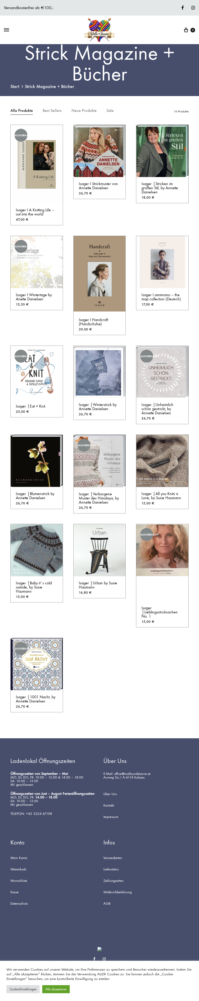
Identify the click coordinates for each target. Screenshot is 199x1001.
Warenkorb (18, 869)
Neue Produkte (84, 111)
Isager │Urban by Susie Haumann (98, 585)
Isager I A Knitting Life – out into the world (35, 212)
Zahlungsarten (113, 881)
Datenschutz (19, 903)
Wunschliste (18, 881)
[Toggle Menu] (6, 30)
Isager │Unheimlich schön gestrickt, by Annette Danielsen (157, 408)
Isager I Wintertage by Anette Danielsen (34, 296)
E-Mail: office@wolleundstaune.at (126, 774)
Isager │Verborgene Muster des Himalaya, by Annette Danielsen (99, 498)
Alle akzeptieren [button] (56, 989)
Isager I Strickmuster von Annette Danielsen (98, 185)
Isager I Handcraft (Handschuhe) (93, 321)
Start (14, 86)
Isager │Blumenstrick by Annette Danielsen (35, 495)
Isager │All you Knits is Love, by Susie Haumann (161, 495)
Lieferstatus (111, 869)
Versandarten (112, 858)
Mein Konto (18, 858)
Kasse (14, 892)
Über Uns (110, 794)
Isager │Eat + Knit (30, 406)
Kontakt (108, 805)
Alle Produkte (21, 111)
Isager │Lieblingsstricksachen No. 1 (159, 612)
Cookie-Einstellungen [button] (23, 989)
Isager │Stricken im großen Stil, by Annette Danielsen (159, 187)
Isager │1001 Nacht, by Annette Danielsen (35, 699)
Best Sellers (52, 111)
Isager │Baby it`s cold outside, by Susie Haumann (34, 587)
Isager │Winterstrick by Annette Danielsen (98, 406)
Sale (110, 111)
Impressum (110, 817)
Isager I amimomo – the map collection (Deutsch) (161, 296)
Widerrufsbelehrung (117, 892)
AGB (106, 903)
